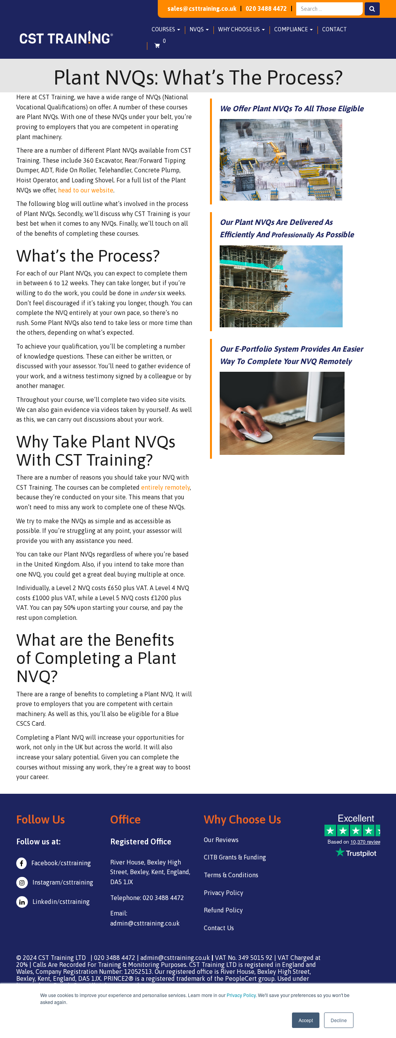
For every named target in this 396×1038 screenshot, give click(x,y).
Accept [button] (306, 1020)
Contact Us (219, 927)
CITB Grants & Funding (235, 857)
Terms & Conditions (231, 874)
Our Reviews (221, 839)
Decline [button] (339, 1020)
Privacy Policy (241, 995)
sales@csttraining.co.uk (201, 8)
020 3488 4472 (266, 8)
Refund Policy (223, 910)
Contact (334, 29)
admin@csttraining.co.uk (175, 957)
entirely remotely (165, 487)
